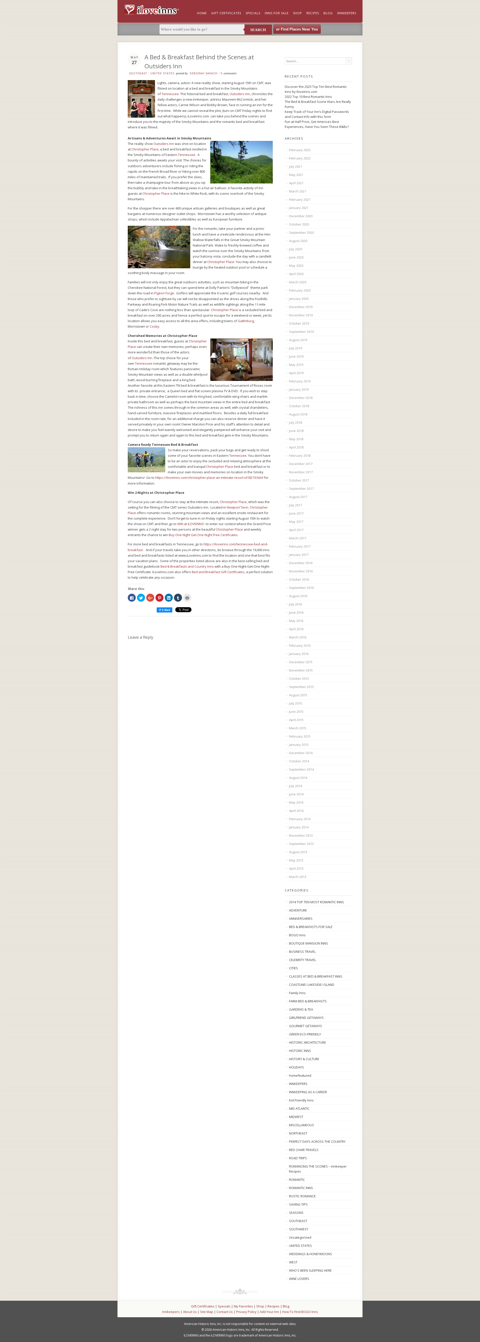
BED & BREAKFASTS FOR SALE (310, 927)
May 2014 (296, 802)
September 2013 (301, 843)
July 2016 (295, 604)
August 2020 (298, 241)
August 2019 (298, 340)
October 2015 (299, 678)
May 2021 (296, 174)
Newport (233, 507)
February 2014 (299, 819)
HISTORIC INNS (300, 1050)
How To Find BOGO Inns (300, 1311)
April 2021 (296, 183)
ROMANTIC (297, 1179)
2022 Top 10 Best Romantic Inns (308, 96)
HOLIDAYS (296, 1067)
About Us (190, 1311)
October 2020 (299, 224)
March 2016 (297, 637)
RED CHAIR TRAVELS (303, 1150)
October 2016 (299, 579)
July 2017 (295, 505)
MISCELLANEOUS (301, 1125)
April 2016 (296, 629)
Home (202, 13)
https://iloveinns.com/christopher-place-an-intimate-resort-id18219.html (209, 477)
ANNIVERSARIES (300, 918)
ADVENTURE (298, 910)
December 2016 (300, 563)
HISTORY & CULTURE (304, 1059)
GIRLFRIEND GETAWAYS (306, 1017)
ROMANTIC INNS (301, 1188)
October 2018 (299, 406)
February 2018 (299, 455)
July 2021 (295, 166)
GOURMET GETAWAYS (305, 1026)
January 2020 (298, 298)
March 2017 (297, 538)
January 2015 (298, 744)
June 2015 (296, 711)
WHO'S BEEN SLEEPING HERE (310, 1270)
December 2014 (300, 753)
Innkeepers (346, 13)
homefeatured (300, 1075)
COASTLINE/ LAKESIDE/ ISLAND (311, 984)
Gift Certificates (226, 13)
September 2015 (301, 687)
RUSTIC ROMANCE (302, 1196)
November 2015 (301, 670)
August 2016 (298, 596)
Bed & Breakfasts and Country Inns (187, 566)
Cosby (154, 326)
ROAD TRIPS (298, 1158)
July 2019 (295, 348)
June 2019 (296, 356)
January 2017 (298, 554)
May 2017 (296, 521)
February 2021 (299, 199)
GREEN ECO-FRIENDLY (305, 1034)
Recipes (312, 13)
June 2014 (296, 794)
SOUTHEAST (138, 73)
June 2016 (296, 612)
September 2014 (301, 769)
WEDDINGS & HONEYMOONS (310, 1254)
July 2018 (295, 422)
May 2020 (296, 265)
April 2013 (296, 868)
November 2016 (301, 571)
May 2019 (296, 364)
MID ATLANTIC (299, 1108)
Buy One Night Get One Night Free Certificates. (203, 535)
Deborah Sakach (204, 73)
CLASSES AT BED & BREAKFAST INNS (315, 976)
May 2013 (296, 860)
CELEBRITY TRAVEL (302, 960)
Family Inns (297, 993)
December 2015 (300, 662)
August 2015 (298, 695)
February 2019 (299, 381)
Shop (297, 13)
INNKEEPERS (298, 1083)
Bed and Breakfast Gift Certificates (218, 572)
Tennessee (170, 94)
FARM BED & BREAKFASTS (308, 1001)
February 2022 (299, 158)
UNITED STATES (162, 73)
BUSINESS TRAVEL (302, 951)
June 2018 (296, 430)
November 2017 (301, 472)
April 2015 (296, 720)
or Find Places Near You (297, 29)
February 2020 (299, 290)
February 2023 (299, 150)
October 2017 (299, 480)
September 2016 (301, 587)
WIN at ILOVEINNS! (190, 524)
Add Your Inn (269, 1311)
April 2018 (296, 447)
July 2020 (295, 249)
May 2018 (296, 439)
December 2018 (300, 397)
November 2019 (301, 315)
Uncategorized (300, 1237)
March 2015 (297, 728)
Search (258, 30)
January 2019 (298, 389)
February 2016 (299, 645)
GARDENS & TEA (301, 1009)
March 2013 (297, 876)
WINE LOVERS (299, 1278)
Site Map (206, 1311)
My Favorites (243, 1306)
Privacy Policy (246, 1311)
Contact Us (224, 1311)
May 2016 (296, 620)
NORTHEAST (298, 1133)
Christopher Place (145, 149)
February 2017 (299, 546)
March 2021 (297, 191)
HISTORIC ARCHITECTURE (307, 1042)
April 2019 (296, 373)
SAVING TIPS (298, 1204)
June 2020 (296, 257)
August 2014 (298, 777)
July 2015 (295, 703)
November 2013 (301, 835)
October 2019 (299, 323)
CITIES (293, 968)
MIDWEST (296, 1116)
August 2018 (298, 414)
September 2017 (301, 488)
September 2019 (301, 331)
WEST (293, 1262)
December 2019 (300, 307)
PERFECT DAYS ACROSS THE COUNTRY (317, 1141)
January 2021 (298, 207)
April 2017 (296, 530)
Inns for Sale (276, 13)
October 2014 (299, 761)
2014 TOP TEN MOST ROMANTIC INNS (316, 902)
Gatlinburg (246, 321)
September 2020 (301, 232)
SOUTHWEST (298, 1229)
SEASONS (296, 1212)
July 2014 (295, 786)
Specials (253, 13)
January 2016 (298, 653)
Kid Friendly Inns (301, 1100)
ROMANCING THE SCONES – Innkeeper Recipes (318, 1169)
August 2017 (298, 497)
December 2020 (300, 216)
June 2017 (296, 513)
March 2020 (297, 282)
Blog (328, 13)
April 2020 (296, 274)
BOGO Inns (297, 935)
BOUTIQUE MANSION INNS (308, 943)
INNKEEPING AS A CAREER (308, 1092)
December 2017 (300, 464)
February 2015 (299, 736)
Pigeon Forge (164, 293)
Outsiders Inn (240, 94)
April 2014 (296, 810)
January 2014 (298, 827)
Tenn (244, 507)
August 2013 (298, 852)
